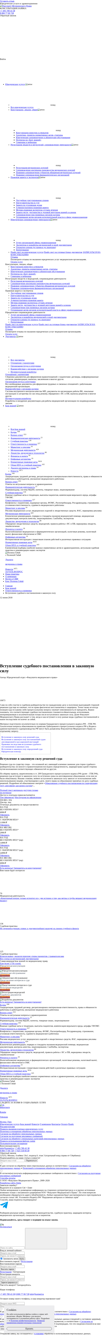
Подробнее (5, 968)
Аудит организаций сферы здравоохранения (36, 242)
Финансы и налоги (19, 456)
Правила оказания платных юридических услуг (21, 1129)
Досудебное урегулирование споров (32, 200)
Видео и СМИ (11, 579)
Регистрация (26, 1261)
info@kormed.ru (7, 1148)
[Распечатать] (51, 609)
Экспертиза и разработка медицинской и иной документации (44, 245)
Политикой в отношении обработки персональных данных (49, 1168)
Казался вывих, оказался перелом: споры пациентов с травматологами (32, 956)
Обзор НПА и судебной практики (26, 465)
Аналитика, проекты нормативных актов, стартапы (39, 135)
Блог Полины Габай (14, 581)
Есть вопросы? (20, 868)
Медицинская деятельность (23, 450)
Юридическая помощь (11, 751)
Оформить (4, 815)
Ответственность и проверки (24, 444)
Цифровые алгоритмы (21, 459)
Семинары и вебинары (26, 142)
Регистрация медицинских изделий (32, 168)
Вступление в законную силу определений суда (21, 749)
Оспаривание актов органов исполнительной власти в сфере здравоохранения (51, 217)
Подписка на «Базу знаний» (28, 140)
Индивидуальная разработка (23, 372)
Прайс (71, 1124)
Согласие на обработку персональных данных (21, 1134)
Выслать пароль (7, 1269)
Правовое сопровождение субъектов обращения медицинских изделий (48, 172)
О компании (10, 576)
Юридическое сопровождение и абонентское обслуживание (43, 137)
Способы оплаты (7, 1178)
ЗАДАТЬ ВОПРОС (14, 571)
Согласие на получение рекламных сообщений (21, 1136)
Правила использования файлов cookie (17, 1141)
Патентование (22, 250)
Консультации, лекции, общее (24, 110)
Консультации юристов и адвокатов (32, 133)
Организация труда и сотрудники (26, 366)
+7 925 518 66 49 (21, 1151)
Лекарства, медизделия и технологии (27, 453)
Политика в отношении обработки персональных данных (26, 1131)
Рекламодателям (7, 1126)
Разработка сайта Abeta (10, 1183)
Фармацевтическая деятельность (25, 438)
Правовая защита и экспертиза (24, 177)
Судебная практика (19, 441)
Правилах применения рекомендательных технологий (26, 1322)
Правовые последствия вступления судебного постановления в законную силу (21, 745)
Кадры (14, 432)
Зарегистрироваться (9, 1283)
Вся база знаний (18, 429)
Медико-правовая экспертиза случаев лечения (37, 210)
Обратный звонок (8, 15)
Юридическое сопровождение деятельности (30, 219)
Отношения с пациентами (22, 363)
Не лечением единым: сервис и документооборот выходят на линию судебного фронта (39, 928)
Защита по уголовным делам (29, 205)
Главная (8, 586)
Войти (22, 1259)
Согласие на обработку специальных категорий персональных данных (32, 1139)
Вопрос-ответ (17, 435)
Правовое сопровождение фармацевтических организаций (42, 175)
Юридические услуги (15, 84)
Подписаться (31, 1161)
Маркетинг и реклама (20, 447)
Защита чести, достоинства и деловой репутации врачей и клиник (46, 212)
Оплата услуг (17, 262)
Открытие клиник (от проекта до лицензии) (36, 247)
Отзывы (14, 257)
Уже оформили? (7, 797)
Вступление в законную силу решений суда (20, 737)
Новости (14, 471)
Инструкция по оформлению (28, 797)
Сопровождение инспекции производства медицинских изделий (45, 170)
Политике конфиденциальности (23, 1321)
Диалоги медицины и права (23, 468)
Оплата (64, 1124)
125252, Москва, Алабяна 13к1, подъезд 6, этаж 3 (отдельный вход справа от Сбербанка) (40, 1155)
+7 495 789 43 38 (7, 11)
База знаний (10, 406)
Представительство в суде (27, 203)
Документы (10, 336)
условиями (39, 1333)
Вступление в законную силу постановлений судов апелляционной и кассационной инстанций (23, 740)
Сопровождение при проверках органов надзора (38, 215)
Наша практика (12, 574)
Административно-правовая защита (32, 207)
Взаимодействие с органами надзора (27, 369)
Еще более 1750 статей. (10, 963)
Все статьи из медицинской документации (19, 959)
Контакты (56, 1124)
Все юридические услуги (22, 107)
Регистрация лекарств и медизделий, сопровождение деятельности (41, 145)
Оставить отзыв (7, 1)
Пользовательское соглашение (13, 1143)
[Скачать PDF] (51, 650)
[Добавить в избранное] (51, 629)
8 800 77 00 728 (7, 13)
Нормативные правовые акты (24, 462)
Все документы (18, 360)
